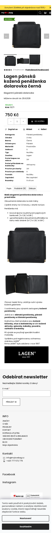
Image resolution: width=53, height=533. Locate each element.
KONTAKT (7, 430)
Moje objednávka (10, 445)
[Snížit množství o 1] (11, 121)
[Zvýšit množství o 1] (23, 121)
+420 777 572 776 (14, 461)
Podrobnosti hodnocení (37, 70)
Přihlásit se (11, 402)
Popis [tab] (9, 188)
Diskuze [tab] (32, 188)
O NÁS (5, 424)
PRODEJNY (7, 427)
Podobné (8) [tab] (20, 188)
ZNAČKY (6, 421)
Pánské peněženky (34, 134)
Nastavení (25, 518)
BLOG (5, 442)
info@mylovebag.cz (15, 457)
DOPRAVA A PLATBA (11, 433)
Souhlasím (26, 526)
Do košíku (39, 121)
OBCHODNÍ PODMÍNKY (12, 439)
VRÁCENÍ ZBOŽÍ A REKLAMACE (15, 436)
